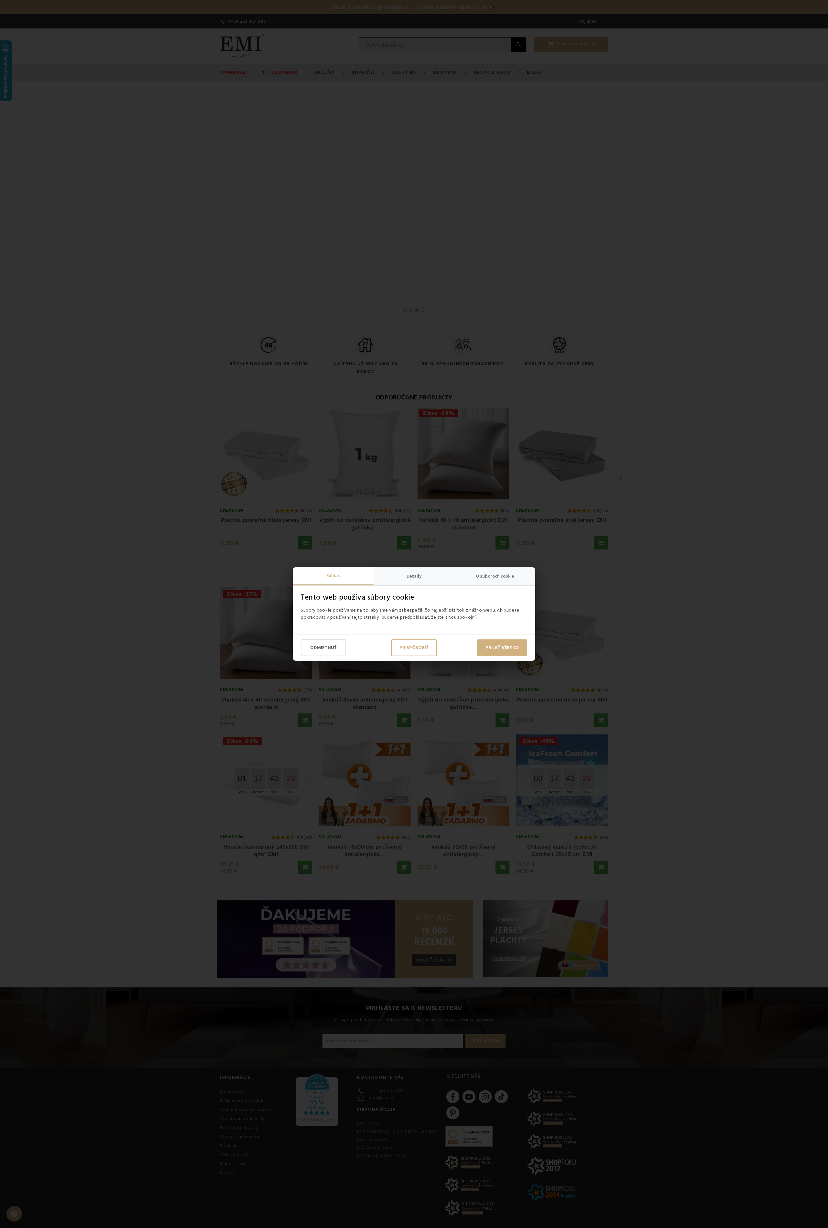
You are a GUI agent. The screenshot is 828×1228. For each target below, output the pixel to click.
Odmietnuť (323, 648)
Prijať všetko (502, 648)
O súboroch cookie (495, 576)
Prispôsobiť (414, 648)
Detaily (414, 576)
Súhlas (333, 575)
